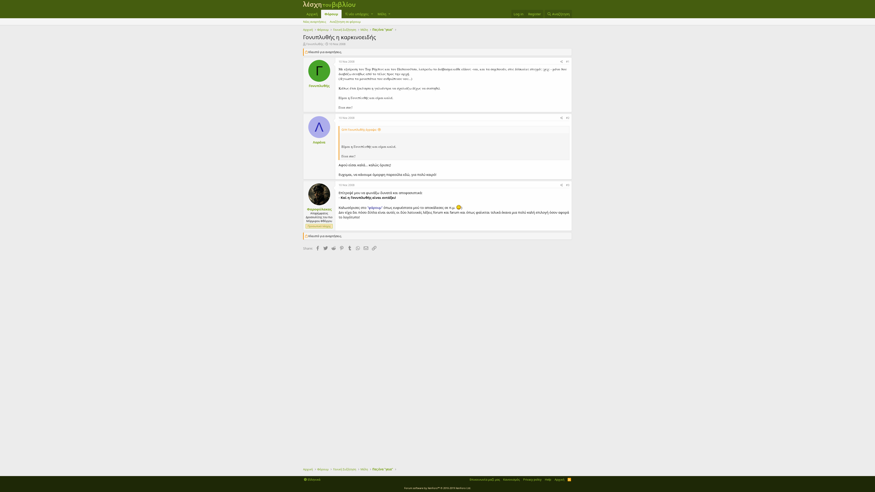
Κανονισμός (511, 479)
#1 (567, 62)
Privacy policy (532, 479)
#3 (567, 185)
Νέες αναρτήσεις (314, 22)
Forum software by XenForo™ (437, 488)
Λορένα (319, 142)
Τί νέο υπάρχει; (357, 14)
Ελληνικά (313, 479)
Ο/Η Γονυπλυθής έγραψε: (359, 130)
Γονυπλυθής (314, 44)
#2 (567, 118)
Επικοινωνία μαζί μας (485, 479)
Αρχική (312, 14)
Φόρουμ (331, 14)
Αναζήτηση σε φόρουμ (345, 22)
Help (548, 479)
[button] (372, 14)
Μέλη (382, 14)
